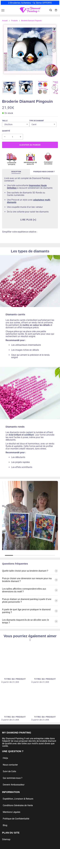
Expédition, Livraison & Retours (18, 798)
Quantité (6, 131)
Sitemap (6, 839)
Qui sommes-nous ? (12, 778)
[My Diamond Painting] (30, 10)
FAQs (5, 758)
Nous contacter (10, 764)
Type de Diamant (36, 121)
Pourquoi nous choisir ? (44, 172)
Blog (5, 825)
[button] (6, 50)
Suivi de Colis (9, 771)
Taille (5, 121)
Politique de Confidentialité (16, 818)
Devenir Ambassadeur (13, 784)
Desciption (16, 172)
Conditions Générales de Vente (18, 805)
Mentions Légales (11, 812)
